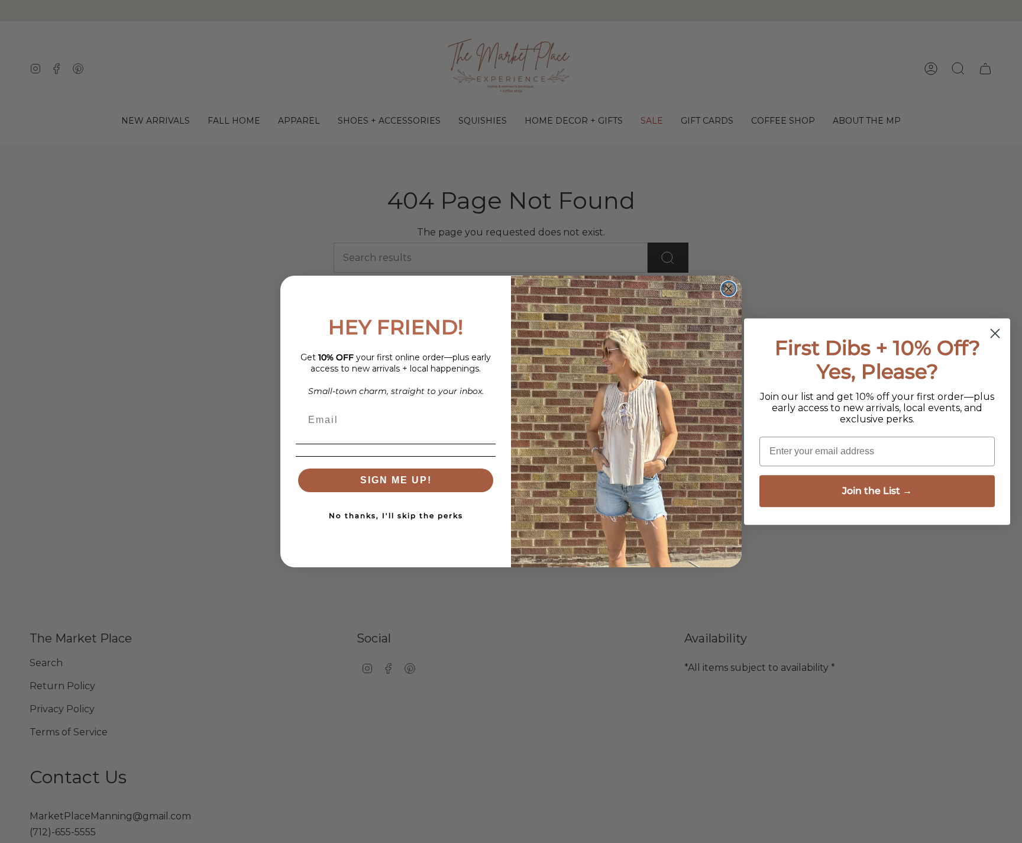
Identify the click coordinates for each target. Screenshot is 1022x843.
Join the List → (877, 490)
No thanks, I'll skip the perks (396, 515)
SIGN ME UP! (396, 480)
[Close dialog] (729, 289)
